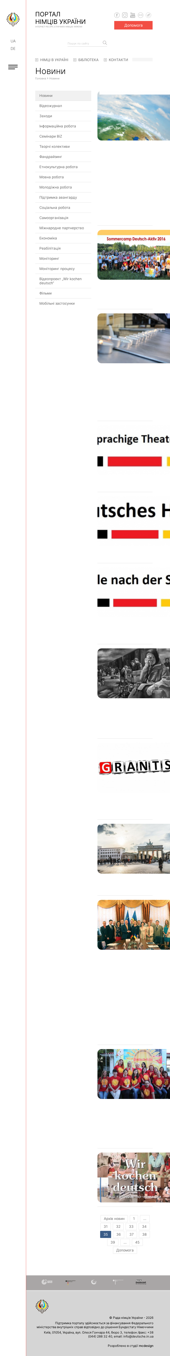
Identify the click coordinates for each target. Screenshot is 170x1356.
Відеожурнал (50, 106)
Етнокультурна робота (58, 167)
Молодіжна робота (55, 187)
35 (105, 1234)
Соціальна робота (54, 208)
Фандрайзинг (50, 157)
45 (137, 1242)
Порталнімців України (60, 19)
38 (144, 1234)
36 (118, 1234)
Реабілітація (50, 248)
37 (131, 1234)
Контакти (118, 60)
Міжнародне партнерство (61, 228)
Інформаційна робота (57, 126)
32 (118, 1226)
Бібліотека (88, 60)
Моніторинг (49, 258)
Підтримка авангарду (58, 197)
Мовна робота (51, 177)
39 (112, 1242)
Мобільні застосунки (57, 303)
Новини (45, 96)
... (144, 1219)
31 (106, 1226)
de (13, 48)
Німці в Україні (53, 60)
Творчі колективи (54, 146)
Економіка (48, 238)
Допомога (133, 25)
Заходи (45, 116)
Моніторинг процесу (57, 269)
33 (131, 1226)
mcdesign (146, 1346)
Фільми (45, 293)
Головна (40, 78)
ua (13, 41)
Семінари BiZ (50, 136)
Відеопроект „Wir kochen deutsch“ (60, 281)
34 (144, 1226)
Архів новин (114, 1219)
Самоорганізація (53, 218)
